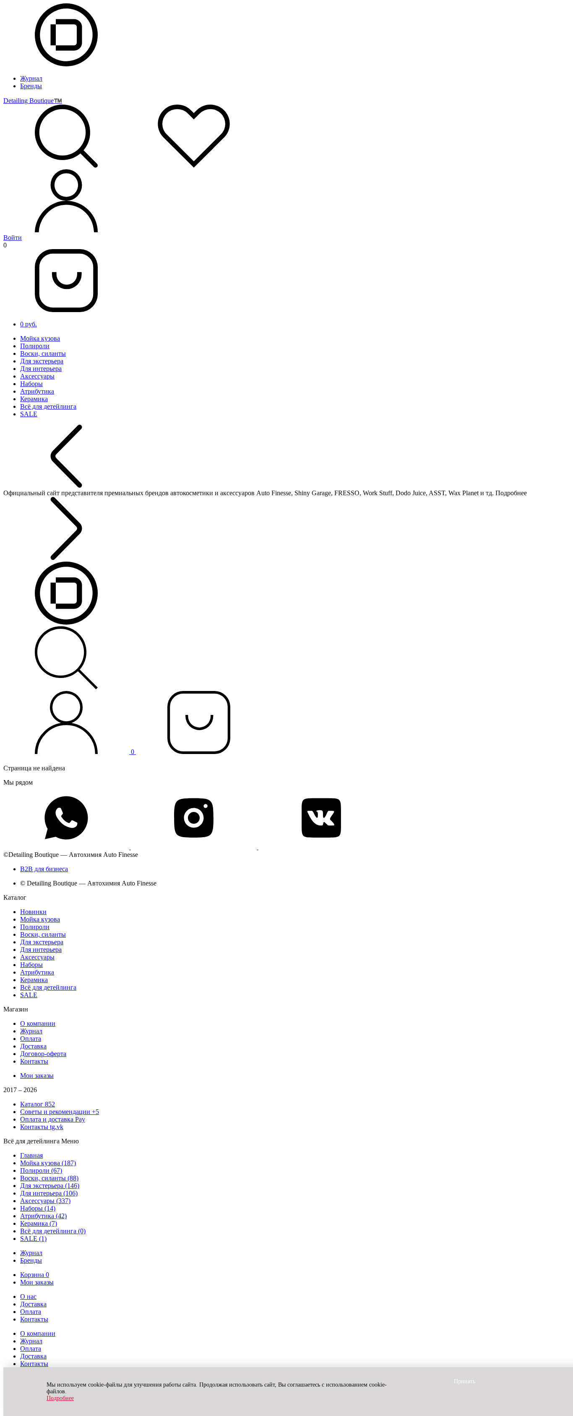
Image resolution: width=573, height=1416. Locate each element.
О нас (28, 1296)
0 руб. (28, 324)
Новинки (33, 911)
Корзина (34, 1274)
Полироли (34, 345)
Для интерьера (41, 368)
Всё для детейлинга (48, 406)
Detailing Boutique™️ (32, 100)
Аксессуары (37, 376)
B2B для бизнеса (44, 868)
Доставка (33, 1046)
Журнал (31, 78)
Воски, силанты (43, 353)
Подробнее (60, 1398)
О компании (37, 1023)
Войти (12, 237)
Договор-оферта (43, 1053)
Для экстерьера (41, 361)
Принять (464, 1381)
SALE (28, 414)
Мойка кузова (40, 338)
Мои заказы (37, 1075)
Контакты (34, 1061)
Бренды (31, 85)
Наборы (31, 383)
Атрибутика (37, 391)
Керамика (34, 398)
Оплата (30, 1038)
